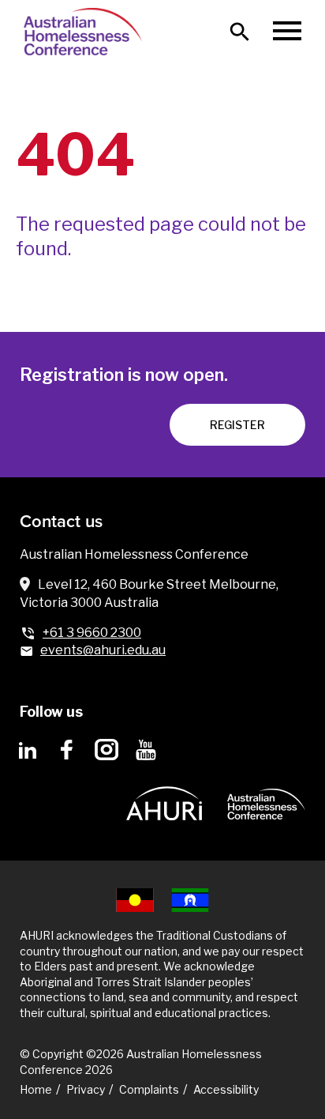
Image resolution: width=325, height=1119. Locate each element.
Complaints (149, 1089)
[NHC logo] (266, 792)
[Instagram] (106, 749)
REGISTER (237, 424)
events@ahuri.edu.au (103, 649)
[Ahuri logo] (164, 792)
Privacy (85, 1089)
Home (36, 1089)
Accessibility (226, 1089)
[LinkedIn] (27, 749)
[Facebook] (67, 749)
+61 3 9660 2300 (92, 632)
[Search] (239, 31)
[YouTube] (146, 749)
